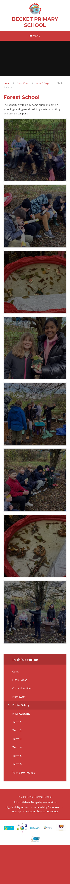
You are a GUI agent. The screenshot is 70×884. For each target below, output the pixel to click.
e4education (50, 802)
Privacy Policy (33, 811)
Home (7, 83)
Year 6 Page (43, 83)
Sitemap (16, 811)
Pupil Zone (23, 83)
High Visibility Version (17, 807)
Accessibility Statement (47, 807)
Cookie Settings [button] (49, 811)
